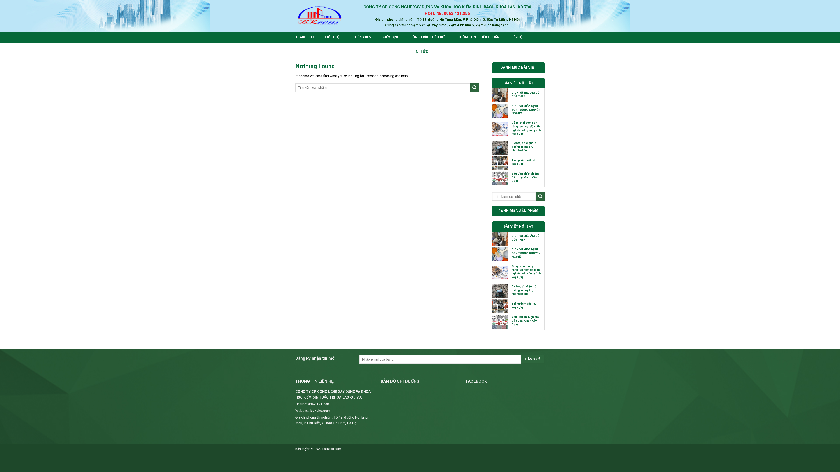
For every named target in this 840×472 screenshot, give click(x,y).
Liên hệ (517, 37)
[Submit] (474, 87)
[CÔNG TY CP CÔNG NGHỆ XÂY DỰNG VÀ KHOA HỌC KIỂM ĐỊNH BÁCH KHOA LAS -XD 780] (319, 16)
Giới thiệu (333, 37)
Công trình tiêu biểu (428, 37)
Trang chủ (304, 37)
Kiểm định (391, 37)
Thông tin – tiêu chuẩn (478, 37)
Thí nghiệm (362, 37)
